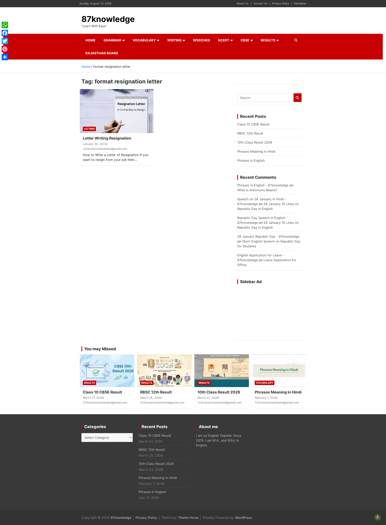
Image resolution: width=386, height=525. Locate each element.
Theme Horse (188, 518)
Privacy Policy (280, 3)
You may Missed (100, 348)
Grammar (112, 40)
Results (268, 40)
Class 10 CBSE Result (253, 124)
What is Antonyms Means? (257, 190)
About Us (242, 3)
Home (90, 40)
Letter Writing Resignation (107, 138)
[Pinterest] (5, 49)
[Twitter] (5, 41)
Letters (89, 128)
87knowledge (108, 19)
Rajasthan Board (101, 53)
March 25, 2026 (150, 397)
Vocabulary (144, 40)
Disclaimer (300, 3)
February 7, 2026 (266, 397)
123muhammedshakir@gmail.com (105, 148)
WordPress (243, 518)
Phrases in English (251, 160)
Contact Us (260, 3)
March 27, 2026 (93, 397)
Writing (174, 40)
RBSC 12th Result (250, 133)
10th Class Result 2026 (254, 142)
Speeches (201, 40)
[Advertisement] (269, 312)
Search (298, 97)
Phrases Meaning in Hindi (256, 151)
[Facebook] (5, 33)
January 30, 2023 (94, 144)
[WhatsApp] (5, 25)
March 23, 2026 (207, 397)
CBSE (245, 40)
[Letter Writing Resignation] (117, 111)
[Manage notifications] (377, 517)
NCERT (223, 40)
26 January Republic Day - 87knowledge (268, 236)
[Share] (5, 57)
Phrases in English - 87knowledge (262, 185)
